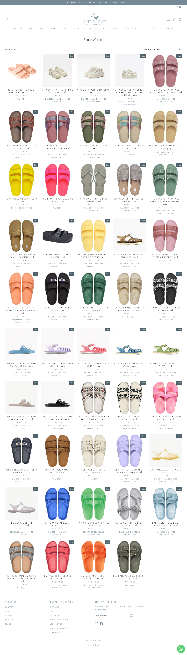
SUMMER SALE (18, 29)
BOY (53, 29)
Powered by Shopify (93, 645)
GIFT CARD (54, 607)
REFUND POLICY (57, 632)
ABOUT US (9, 620)
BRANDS (8, 611)
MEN (105, 29)
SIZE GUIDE (54, 615)
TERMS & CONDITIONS (59, 620)
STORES (8, 615)
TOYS (64, 29)
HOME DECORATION (133, 29)
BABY (32, 29)
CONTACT (9, 607)
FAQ (51, 611)
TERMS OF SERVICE (58, 628)
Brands (170, 29)
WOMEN (93, 29)
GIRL (43, 29)
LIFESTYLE (154, 29)
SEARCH (8, 624)
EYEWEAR (78, 29)
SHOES (116, 29)
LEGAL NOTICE (56, 624)
